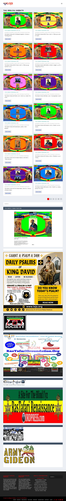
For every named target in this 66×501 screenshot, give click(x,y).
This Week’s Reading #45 (11, 123)
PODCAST (35, 499)
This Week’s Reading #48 (42, 61)
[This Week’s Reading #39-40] (17, 175)
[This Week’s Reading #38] (48, 173)
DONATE (19, 499)
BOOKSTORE (41, 499)
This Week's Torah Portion (25, 32)
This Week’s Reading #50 (42, 30)
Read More (8, 39)
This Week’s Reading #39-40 (12, 185)
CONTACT (47, 499)
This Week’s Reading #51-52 (12, 30)
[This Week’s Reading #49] (17, 51)
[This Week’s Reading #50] (48, 20)
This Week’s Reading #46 (42, 92)
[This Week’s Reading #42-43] (17, 144)
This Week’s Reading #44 (42, 121)
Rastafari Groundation (10, 32)
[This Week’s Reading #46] (48, 82)
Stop (33, 244)
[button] (33, 350)
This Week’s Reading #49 (11, 61)
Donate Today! (40, 478)
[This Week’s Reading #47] (17, 82)
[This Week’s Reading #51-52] (17, 20)
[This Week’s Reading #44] (48, 111)
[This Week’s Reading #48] (48, 51)
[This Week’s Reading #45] (17, 113)
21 (58, 199)
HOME (14, 499)
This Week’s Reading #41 (42, 152)
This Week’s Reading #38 (42, 183)
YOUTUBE (30, 499)
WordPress (24, 498)
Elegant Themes (12, 498)
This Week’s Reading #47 (11, 92)
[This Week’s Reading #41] (48, 142)
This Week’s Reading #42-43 (12, 154)
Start (32, 244)
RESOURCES (24, 499)
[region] (33, 355)
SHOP (51, 499)
